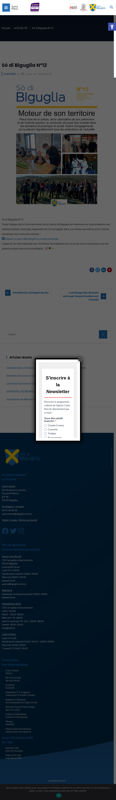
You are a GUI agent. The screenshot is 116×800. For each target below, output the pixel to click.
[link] (112, 27)
